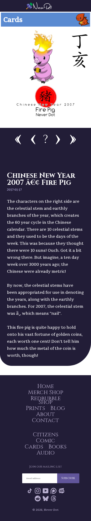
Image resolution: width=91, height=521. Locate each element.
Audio (46, 453)
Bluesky (45, 499)
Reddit (37, 499)
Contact (45, 420)
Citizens (45, 435)
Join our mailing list (45, 467)
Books (57, 447)
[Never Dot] (45, 5)
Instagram (37, 492)
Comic (45, 441)
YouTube (45, 492)
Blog (57, 408)
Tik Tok (29, 492)
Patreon (53, 492)
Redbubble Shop (46, 400)
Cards (34, 447)
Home (45, 386)
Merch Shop (45, 392)
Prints (35, 408)
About (45, 414)
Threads (53, 499)
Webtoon (61, 492)
